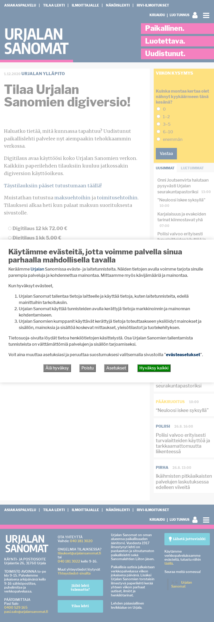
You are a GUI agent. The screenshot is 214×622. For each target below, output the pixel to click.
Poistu (87, 368)
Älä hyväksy (57, 368)
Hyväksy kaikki (154, 368)
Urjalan (37, 269)
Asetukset (116, 368)
